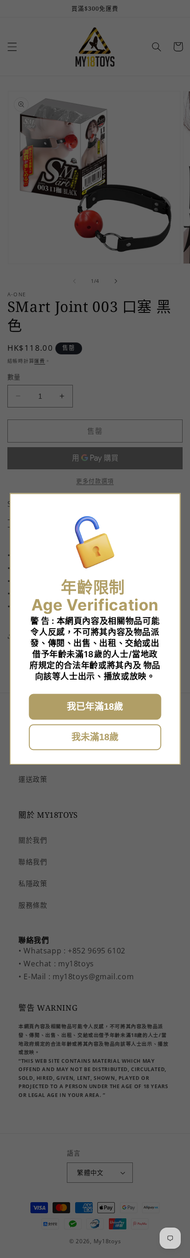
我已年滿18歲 (95, 707)
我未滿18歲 (95, 737)
